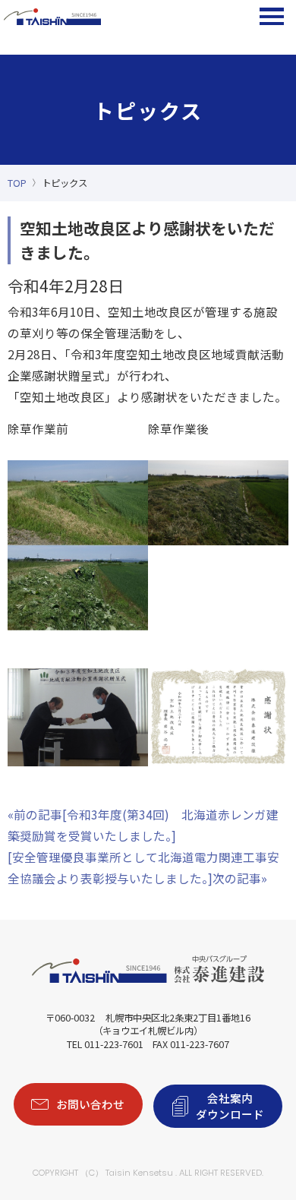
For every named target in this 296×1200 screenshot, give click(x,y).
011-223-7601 (113, 1044)
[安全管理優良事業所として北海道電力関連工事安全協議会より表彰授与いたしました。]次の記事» (143, 867)
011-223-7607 (199, 1044)
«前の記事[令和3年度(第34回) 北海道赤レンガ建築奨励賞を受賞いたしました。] (143, 825)
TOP (17, 183)
